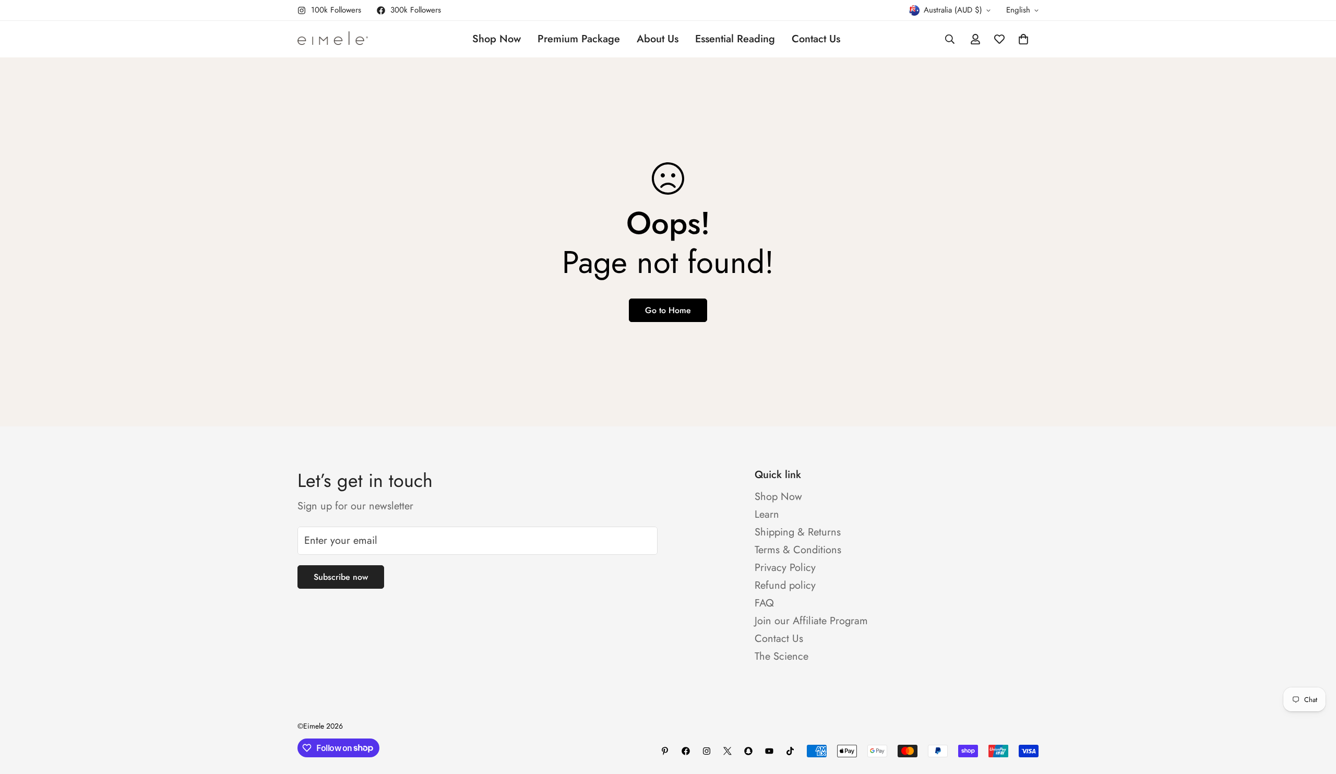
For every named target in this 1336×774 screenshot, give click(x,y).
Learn (767, 514)
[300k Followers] (686, 751)
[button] (1023, 39)
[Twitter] (727, 751)
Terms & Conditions (798, 549)
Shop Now (496, 38)
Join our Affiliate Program (811, 620)
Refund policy (785, 585)
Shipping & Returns (798, 532)
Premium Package (579, 38)
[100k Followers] (706, 751)
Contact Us (816, 38)
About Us (657, 38)
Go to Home (668, 310)
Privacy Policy (785, 567)
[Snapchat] (748, 751)
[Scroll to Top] (1316, 717)
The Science (781, 656)
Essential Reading (735, 38)
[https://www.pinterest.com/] (665, 751)
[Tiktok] (790, 751)
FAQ (764, 603)
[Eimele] (332, 39)
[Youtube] (769, 751)
